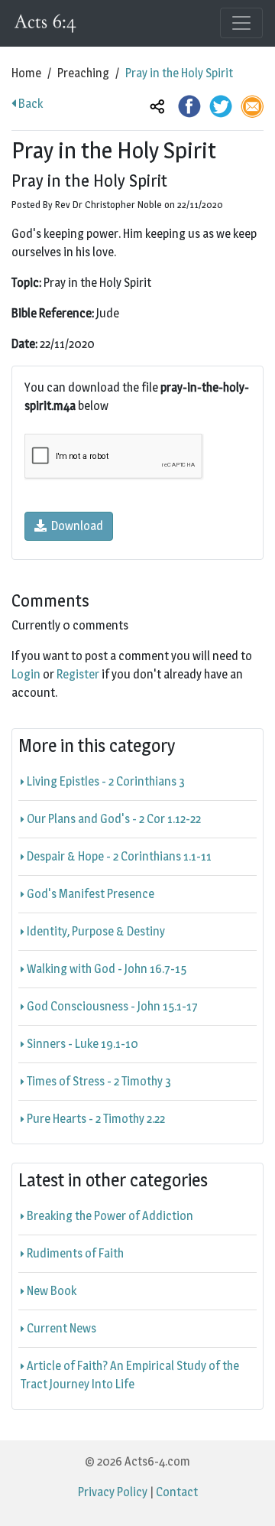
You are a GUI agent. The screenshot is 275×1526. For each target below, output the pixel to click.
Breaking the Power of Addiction (108, 1216)
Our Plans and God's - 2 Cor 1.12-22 (112, 819)
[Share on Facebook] (189, 105)
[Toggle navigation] (241, 23)
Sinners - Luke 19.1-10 (81, 1043)
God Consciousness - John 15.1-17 (111, 1006)
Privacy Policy (112, 1492)
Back (29, 103)
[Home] (47, 23)
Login (25, 674)
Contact (177, 1492)
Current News (60, 1328)
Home (26, 73)
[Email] (252, 105)
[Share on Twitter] (220, 105)
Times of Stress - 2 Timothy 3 (97, 1081)
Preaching (83, 73)
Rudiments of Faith (74, 1253)
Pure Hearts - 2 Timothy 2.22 (94, 1118)
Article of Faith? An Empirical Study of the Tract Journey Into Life (130, 1374)
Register (78, 674)
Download (75, 526)
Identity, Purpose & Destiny (94, 931)
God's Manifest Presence (89, 894)
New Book (50, 1291)
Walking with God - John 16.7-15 (105, 968)
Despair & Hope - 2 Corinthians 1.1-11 (118, 856)
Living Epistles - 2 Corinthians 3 (104, 781)
